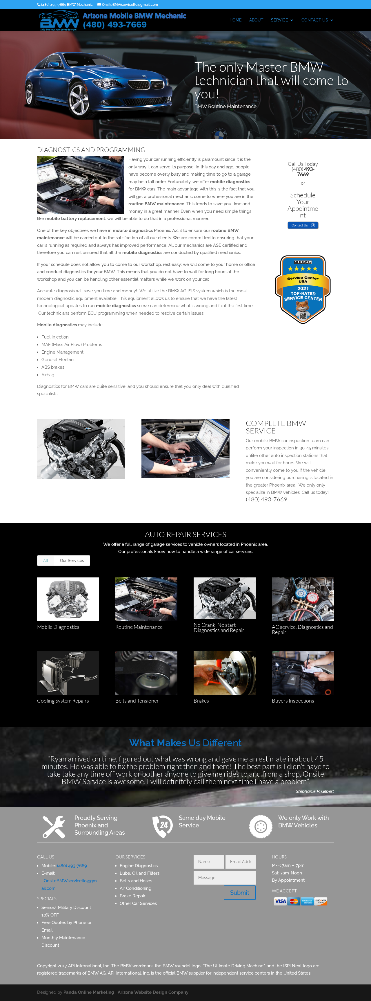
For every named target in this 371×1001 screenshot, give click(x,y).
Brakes (201, 700)
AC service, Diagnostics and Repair (302, 629)
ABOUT (256, 20)
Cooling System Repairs (63, 700)
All (45, 560)
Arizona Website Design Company (153, 992)
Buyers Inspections (293, 700)
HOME (236, 20)
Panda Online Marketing (88, 992)
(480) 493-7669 (266, 499)
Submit (239, 892)
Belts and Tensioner (137, 700)
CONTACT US (314, 20)
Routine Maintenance (139, 627)
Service (279, 20)
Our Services (72, 560)
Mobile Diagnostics (58, 627)
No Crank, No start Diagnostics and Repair (219, 627)
